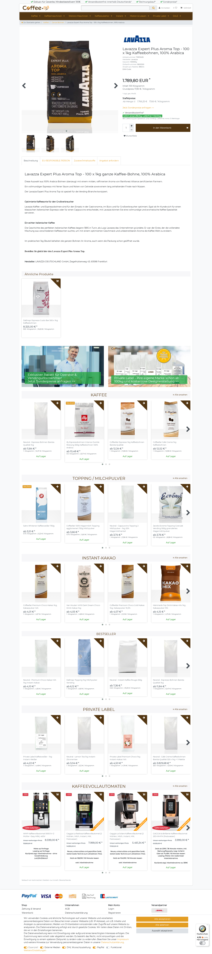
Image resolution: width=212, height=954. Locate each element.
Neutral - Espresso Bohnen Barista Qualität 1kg (38, 443)
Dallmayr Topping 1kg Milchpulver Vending (81, 681)
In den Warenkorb (162, 128)
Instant (120, 16)
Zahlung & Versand (31, 909)
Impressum (123, 939)
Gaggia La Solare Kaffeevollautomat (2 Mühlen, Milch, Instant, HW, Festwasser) (127, 836)
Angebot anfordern (109, 160)
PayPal (100, 947)
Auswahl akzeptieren (162, 930)
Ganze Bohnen (57, 22)
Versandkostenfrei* (134, 112)
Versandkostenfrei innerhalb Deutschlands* (110, 2)
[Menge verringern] (132, 130)
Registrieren (114, 913)
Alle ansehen (180, 394)
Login (111, 909)
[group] (41, 298)
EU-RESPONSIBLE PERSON (56, 160)
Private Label (160, 16)
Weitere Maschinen (79, 16)
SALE (176, 16)
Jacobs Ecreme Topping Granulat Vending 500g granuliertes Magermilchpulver (168, 528)
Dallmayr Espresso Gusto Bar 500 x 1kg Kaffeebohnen (40, 321)
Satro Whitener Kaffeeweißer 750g (39, 526)
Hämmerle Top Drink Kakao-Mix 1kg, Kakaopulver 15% (169, 606)
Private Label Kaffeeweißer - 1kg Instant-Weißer (37, 758)
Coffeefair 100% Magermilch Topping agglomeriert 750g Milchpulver (83, 527)
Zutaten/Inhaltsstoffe (84, 160)
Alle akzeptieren (162, 919)
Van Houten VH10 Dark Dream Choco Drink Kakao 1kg (83, 606)
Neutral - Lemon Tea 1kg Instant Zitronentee (80, 758)
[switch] (202, 943)
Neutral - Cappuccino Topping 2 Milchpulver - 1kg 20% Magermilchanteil (124, 528)
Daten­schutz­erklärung (112, 942)
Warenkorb (27, 913)
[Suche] (153, 8)
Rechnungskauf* (147, 2)
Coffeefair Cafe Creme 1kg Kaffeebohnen (164, 443)
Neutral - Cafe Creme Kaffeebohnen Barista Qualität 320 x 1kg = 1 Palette (169, 758)
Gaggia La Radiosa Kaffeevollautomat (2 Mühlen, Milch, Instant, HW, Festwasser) (84, 836)
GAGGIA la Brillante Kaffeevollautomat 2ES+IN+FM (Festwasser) (170, 835)
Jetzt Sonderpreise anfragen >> (138, 107)
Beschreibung (31, 160)
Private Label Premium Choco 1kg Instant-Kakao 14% (125, 758)
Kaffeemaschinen (53, 16)
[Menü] (207, 925)
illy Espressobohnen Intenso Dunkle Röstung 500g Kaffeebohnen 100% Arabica (82, 445)
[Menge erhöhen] (132, 126)
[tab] (31, 160)
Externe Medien (52, 947)
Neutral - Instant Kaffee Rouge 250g (126, 680)
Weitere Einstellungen (35, 950)
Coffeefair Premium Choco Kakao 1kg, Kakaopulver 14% (40, 606)
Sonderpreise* (170, 2)
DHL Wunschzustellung (79, 947)
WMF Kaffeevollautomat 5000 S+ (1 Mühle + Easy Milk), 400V (38, 835)
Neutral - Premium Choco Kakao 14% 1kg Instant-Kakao (39, 681)
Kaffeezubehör (102, 16)
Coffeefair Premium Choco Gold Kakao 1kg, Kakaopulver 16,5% (127, 606)
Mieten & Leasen (138, 16)
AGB (67, 909)
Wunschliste (131, 136)
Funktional (116, 947)
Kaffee (34, 16)
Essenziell (33, 947)
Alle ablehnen (162, 925)
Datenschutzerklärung (76, 913)
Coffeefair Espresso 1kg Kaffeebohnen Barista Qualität (127, 443)
